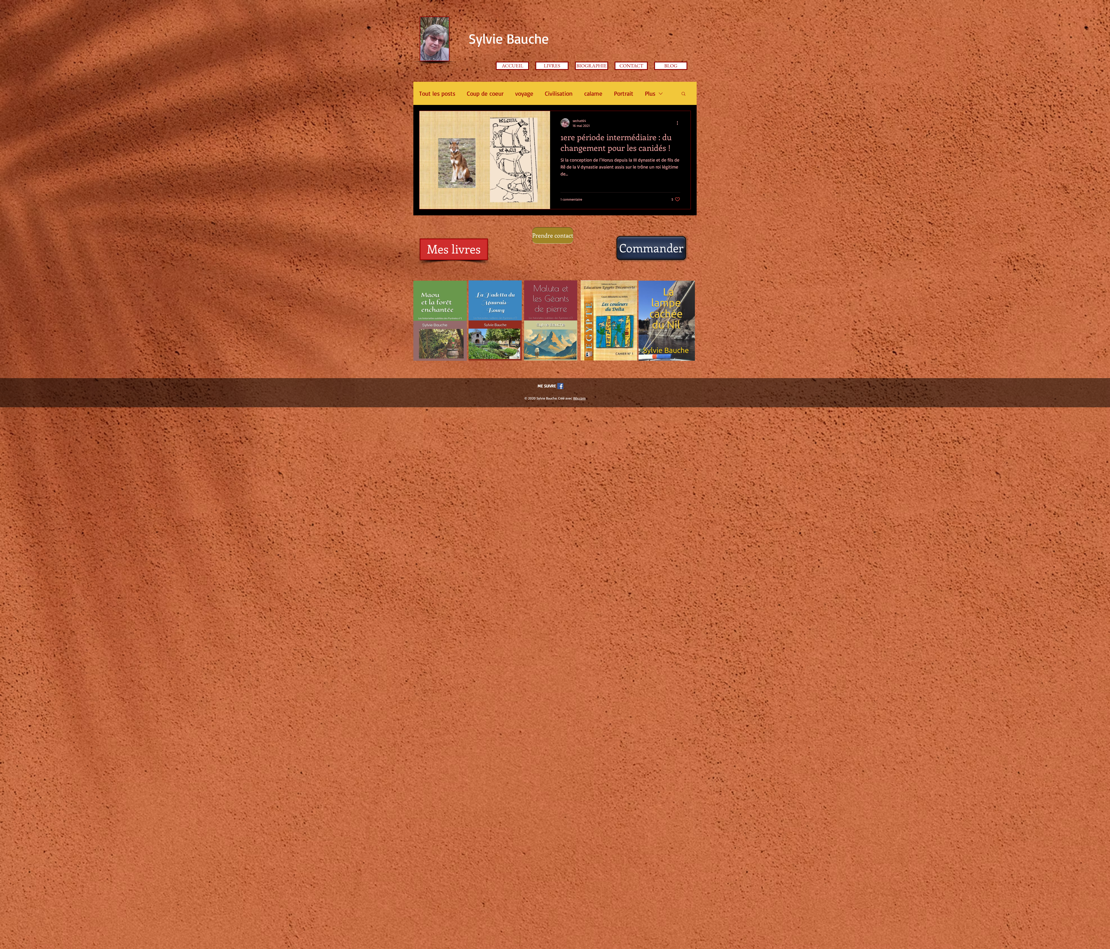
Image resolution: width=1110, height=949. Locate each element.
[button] (683, 94)
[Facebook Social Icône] (560, 386)
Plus (650, 93)
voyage (524, 93)
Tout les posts (437, 93)
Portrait (623, 93)
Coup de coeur (485, 93)
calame (593, 93)
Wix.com (579, 398)
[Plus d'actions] (679, 122)
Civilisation (559, 93)
